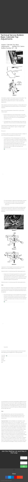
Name (21, 455)
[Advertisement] (14, 15)
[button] (14, 31)
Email (21, 460)
